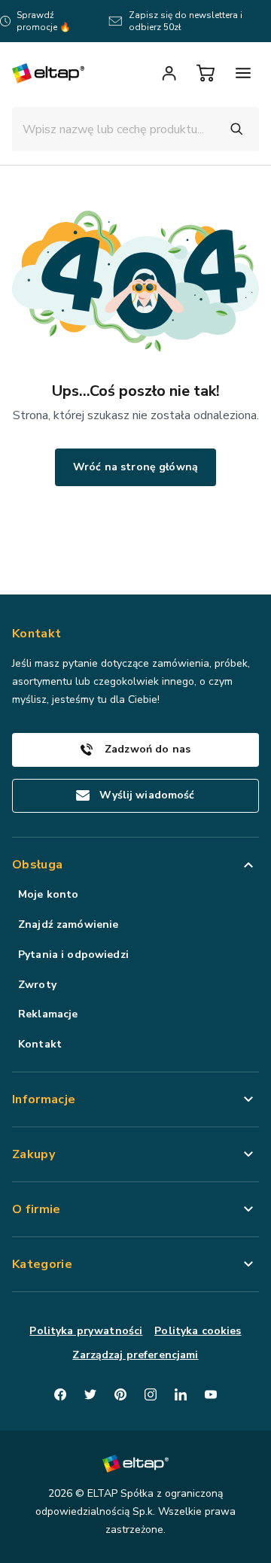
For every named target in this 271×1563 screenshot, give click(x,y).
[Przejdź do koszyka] (205, 73)
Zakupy (33, 1154)
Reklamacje (48, 1014)
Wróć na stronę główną (135, 467)
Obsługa (37, 864)
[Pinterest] (120, 1394)
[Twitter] (90, 1394)
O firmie (36, 1209)
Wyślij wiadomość (146, 795)
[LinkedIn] (181, 1394)
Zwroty (37, 985)
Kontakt (40, 1044)
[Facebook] (60, 1394)
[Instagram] (151, 1394)
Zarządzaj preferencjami (135, 1355)
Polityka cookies (197, 1331)
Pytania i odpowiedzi (73, 954)
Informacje (43, 1099)
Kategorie (42, 1264)
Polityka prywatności (85, 1331)
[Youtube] (211, 1394)
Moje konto (48, 894)
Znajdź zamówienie (68, 924)
